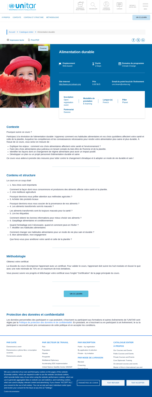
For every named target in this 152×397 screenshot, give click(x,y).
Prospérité (46, 357)
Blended (81, 362)
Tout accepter (137, 383)
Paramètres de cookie (88, 383)
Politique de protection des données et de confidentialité (45, 322)
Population (46, 350)
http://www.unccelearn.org (70, 84)
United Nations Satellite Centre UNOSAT (57, 367)
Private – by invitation (86, 353)
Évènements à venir (14, 347)
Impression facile (17, 40)
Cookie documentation (11, 391)
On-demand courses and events (125, 364)
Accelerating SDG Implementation (55, 363)
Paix (43, 347)
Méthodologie (52, 17)
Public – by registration (86, 347)
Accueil (12, 32)
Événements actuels (14, 356)
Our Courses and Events (122, 350)
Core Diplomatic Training (122, 360)
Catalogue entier (26, 32)
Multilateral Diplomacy (50, 360)
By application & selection (87, 350)
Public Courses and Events (123, 354)
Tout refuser (113, 383)
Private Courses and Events (123, 357)
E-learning (82, 365)
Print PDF (35, 40)
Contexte (17, 17)
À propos (6, 17)
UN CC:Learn (141, 17)
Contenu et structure (34, 17)
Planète (45, 353)
